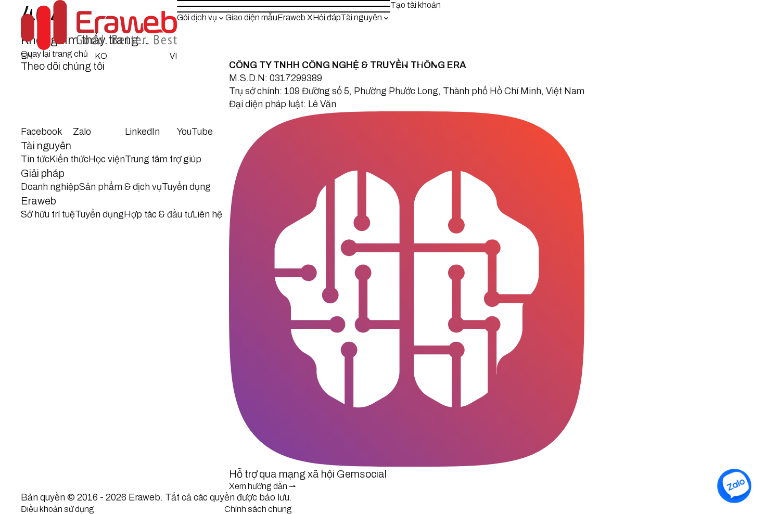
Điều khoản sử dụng (57, 509)
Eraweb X (295, 17)
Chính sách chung (258, 509)
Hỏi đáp (327, 17)
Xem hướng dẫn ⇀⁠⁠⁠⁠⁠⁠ (262, 486)
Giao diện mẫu (251, 17)
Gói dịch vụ (197, 17)
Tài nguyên (361, 17)
